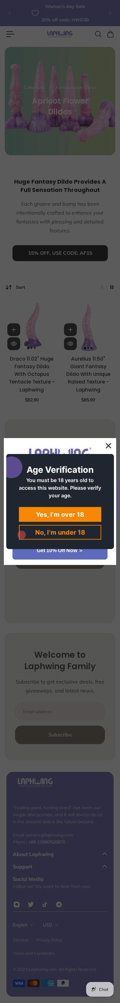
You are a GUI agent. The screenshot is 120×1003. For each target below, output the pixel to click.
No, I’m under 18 (60, 532)
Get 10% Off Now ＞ (60, 550)
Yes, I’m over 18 (60, 514)
